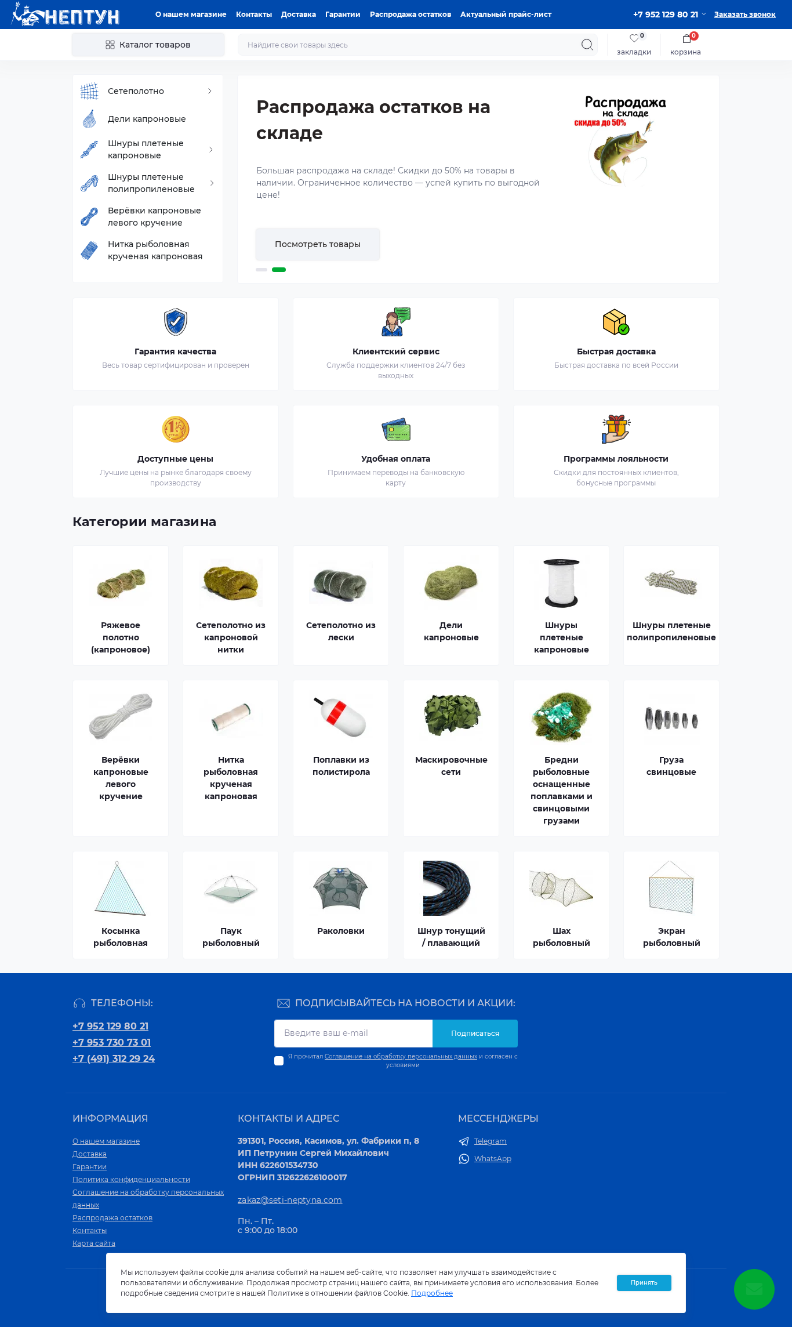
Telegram (490, 1141)
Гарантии (343, 14)
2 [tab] (279, 269)
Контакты (254, 14)
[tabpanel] (478, 179)
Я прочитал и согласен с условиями (403, 1061)
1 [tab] (261, 269)
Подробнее (432, 1293)
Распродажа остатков (410, 14)
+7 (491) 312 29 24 (113, 1058)
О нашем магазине (191, 14)
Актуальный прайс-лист (505, 14)
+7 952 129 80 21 (110, 1026)
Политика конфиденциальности (131, 1179)
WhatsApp (492, 1158)
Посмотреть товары (318, 244)
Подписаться (475, 1033)
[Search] (587, 45)
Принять (644, 1282)
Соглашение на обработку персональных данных (401, 1056)
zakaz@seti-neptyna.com (290, 1200)
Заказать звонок (745, 14)
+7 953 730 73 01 (111, 1042)
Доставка (298, 14)
